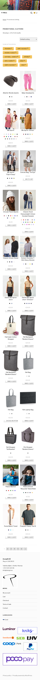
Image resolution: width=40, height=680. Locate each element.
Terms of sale (7, 604)
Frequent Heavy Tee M (28, 526)
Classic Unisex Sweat (10, 258)
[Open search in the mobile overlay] (31, 13)
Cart (4, 597)
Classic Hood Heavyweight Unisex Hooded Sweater (28, 214)
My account (6, 593)
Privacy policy (7, 675)
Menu (5, 12)
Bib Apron (10, 130)
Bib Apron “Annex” (27, 130)
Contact (5, 608)
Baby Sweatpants (28, 93)
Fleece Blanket (11, 487)
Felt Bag (28, 372)
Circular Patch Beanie (10, 212)
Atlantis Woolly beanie (11, 93)
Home (4, 19)
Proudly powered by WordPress (22, 675)
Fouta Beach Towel (10, 526)
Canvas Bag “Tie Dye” (28, 172)
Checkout (6, 600)
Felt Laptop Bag (27, 410)
